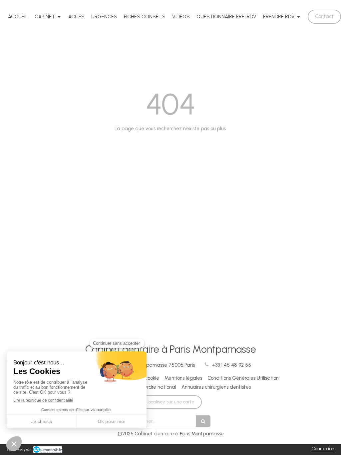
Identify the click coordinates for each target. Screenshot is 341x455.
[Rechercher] (203, 421)
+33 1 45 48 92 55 (231, 365)
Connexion (322, 449)
